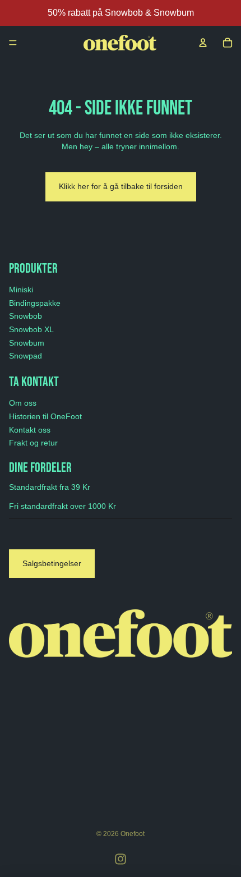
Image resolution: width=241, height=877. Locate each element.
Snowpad (25, 355)
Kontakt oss (29, 429)
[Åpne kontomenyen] (203, 42)
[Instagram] (120, 859)
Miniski (21, 289)
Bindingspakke (35, 303)
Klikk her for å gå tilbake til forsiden (121, 186)
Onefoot (133, 834)
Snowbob (25, 315)
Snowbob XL (31, 329)
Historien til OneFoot (45, 416)
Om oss (22, 402)
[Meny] (13, 43)
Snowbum (26, 342)
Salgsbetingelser (51, 563)
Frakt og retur (33, 442)
